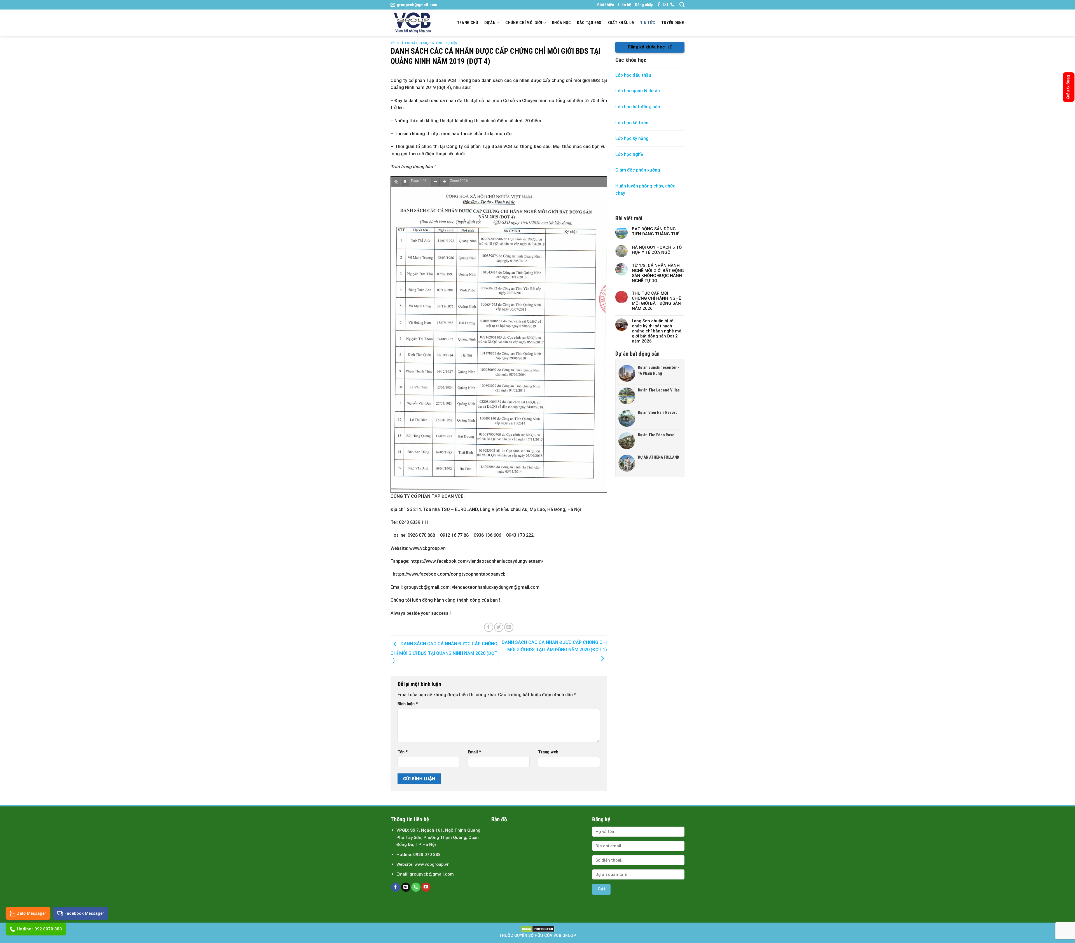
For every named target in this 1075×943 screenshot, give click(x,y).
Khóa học (561, 22)
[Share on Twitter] (498, 627)
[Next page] (405, 182)
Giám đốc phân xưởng (637, 170)
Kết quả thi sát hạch (409, 43)
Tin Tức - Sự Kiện (443, 43)
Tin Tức (647, 22)
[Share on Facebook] (488, 627)
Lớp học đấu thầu (633, 75)
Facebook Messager (84, 913)
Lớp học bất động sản (637, 106)
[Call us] (672, 4)
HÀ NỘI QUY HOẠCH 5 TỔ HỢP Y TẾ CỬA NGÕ (657, 250)
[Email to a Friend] (508, 627)
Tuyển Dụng (672, 22)
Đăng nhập (644, 4)
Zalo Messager (31, 913)
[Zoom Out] (435, 182)
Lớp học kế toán (631, 122)
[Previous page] (396, 182)
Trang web (548, 752)
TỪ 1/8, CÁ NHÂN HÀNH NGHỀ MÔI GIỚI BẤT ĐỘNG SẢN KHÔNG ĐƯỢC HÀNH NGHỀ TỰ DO (658, 273)
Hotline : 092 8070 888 (39, 929)
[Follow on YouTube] (426, 887)
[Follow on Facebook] (659, 4)
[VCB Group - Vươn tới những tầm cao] (415, 23)
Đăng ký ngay (1068, 87)
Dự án (490, 22)
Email (474, 752)
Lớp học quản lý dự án (637, 90)
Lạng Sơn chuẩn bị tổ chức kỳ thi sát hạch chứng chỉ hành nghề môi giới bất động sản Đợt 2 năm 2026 (657, 331)
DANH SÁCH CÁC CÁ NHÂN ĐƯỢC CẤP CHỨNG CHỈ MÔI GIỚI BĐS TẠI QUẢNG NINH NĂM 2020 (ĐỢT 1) (444, 652)
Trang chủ (467, 22)
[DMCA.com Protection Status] (538, 928)
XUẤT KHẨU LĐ (620, 22)
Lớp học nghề (629, 154)
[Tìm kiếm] (681, 4)
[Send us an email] (665, 4)
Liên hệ (624, 4)
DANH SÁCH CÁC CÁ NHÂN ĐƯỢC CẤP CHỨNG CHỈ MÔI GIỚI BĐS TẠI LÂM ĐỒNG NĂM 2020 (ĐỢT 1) (554, 646)
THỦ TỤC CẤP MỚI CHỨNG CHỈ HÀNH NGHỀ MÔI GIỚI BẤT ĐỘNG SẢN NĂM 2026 (656, 301)
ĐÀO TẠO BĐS (589, 22)
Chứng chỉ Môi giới (523, 22)
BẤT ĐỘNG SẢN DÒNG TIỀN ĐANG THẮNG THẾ (655, 231)
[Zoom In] (444, 182)
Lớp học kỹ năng (632, 138)
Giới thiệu (605, 4)
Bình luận (408, 704)
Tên (403, 752)
